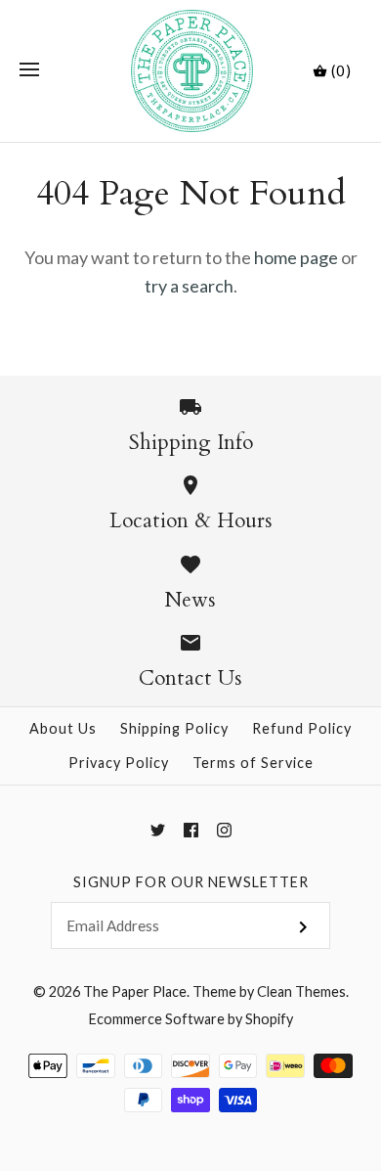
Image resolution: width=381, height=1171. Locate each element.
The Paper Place (135, 991)
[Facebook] (191, 830)
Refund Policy (302, 728)
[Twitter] (157, 830)
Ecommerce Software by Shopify (191, 1019)
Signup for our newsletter (191, 882)
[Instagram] (224, 830)
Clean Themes (301, 991)
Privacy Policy (118, 762)
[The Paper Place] (191, 71)
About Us (63, 728)
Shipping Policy (174, 728)
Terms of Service (253, 762)
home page (296, 257)
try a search (189, 285)
